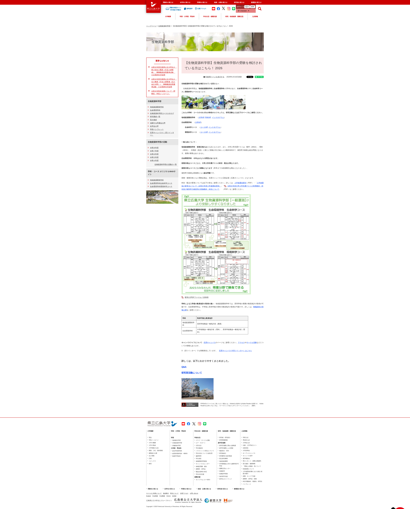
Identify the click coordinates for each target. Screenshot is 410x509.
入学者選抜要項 (240, 183)
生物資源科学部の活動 (157, 142)
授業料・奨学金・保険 (250, 479)
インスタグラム (218, 117)
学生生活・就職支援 (210, 16)
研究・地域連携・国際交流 (234, 16)
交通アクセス (184, 493)
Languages (243, 11)
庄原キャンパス (210, 342)
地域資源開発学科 (157, 107)
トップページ (151, 26)
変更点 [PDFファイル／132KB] (196, 297)
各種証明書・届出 (201, 466)
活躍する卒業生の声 (157, 123)
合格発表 (245, 448)
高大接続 (153, 120)
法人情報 (151, 456)
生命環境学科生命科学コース (161, 183)
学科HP (208, 117)
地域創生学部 (176, 440)
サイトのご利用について (154, 493)
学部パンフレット (157, 129)
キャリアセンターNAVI (203, 479)
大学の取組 (152, 445)
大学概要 (168, 16)
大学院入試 (246, 443)
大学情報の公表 (154, 448)
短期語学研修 (223, 473)
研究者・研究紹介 (224, 437)
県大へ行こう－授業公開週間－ (252, 461)
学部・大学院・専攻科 (187, 16)
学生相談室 (199, 448)
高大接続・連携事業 (249, 463)
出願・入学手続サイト (250, 445)
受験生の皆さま (168, 2)
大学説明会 (246, 450)
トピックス (152, 461)
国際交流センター (224, 468)
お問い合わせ (194, 493)
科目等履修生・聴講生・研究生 (252, 481)
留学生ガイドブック (225, 479)
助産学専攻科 (176, 456)
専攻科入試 (246, 440)
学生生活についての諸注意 (204, 453)
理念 (150, 437)
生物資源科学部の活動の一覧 (165, 164)
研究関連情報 (223, 440)
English (148, 496)
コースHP (204, 127)
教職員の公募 (153, 453)
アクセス (241, 342)
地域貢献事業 (223, 461)
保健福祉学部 (176, 445)
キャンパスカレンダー (203, 464)
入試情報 (255, 16)
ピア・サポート (201, 443)
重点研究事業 (223, 458)
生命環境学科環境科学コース (161, 186)
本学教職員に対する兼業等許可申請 (229, 465)
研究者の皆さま (239, 2)
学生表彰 (198, 458)
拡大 (247, 7)
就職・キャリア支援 (249, 476)
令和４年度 (154, 160)
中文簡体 (155, 496)
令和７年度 (154, 151)
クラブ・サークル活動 (203, 440)
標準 (252, 7)
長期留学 (222, 471)
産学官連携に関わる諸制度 (227, 445)
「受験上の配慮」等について (252, 466)
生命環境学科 (155, 110)
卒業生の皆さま (202, 2)
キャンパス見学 (248, 456)
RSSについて (174, 493)
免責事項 (166, 493)
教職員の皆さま (256, 2)
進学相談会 (246, 458)
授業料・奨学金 (201, 469)
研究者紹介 (222, 453)
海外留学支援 (223, 476)
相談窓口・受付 (224, 451)
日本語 (174, 496)
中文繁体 (162, 496)
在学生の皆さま (185, 2)
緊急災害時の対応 (201, 471)
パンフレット (247, 484)
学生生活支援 (200, 474)
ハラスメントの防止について (205, 451)
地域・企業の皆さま (221, 2)
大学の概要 (152, 443)
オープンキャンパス (249, 453)
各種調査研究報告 (201, 461)
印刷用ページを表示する (215, 77)
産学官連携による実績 (226, 448)
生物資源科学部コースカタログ (162, 113)
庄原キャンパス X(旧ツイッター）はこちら (235, 351)
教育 (150, 463)
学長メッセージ (154, 440)
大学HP (201, 117)
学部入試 (245, 437)
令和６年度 (154, 154)
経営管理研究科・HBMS (179, 453)
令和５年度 (154, 157)
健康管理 (198, 456)
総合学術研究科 (177, 451)
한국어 (168, 496)
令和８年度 (154, 148)
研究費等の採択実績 (225, 456)
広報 (150, 458)
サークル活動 (251, 342)
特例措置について (248, 469)
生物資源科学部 (164, 26)
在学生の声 (154, 126)
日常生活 (198, 445)
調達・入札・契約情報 (156, 450)
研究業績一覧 (155, 117)
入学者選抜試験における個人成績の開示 (252, 472)
